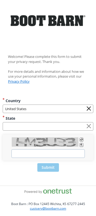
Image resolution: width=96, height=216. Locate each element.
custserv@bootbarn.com (48, 208)
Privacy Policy (19, 81)
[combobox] (48, 109)
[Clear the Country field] (88, 109)
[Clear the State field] (88, 126)
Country (13, 100)
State (10, 118)
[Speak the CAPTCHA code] (81, 145)
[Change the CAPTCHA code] (81, 140)
